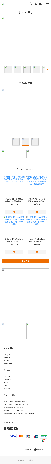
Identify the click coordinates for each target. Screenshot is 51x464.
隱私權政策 (8, 363)
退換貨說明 (8, 385)
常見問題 (7, 388)
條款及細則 (8, 360)
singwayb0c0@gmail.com (26, 413)
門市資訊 (7, 357)
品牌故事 (7, 354)
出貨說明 (7, 382)
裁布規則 (7, 376)
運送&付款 (7, 379)
